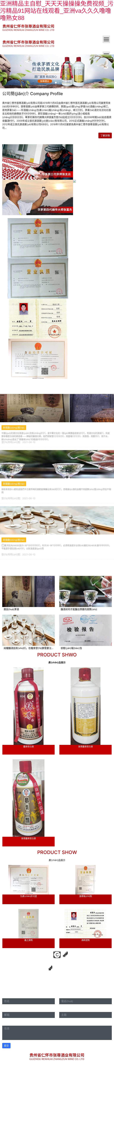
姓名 (4, 995)
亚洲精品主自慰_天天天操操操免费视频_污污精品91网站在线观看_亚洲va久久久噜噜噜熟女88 (56, 10)
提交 (6, 1045)
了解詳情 (105, 135)
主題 (61, 1009)
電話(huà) (64, 995)
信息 (5, 1022)
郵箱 (5, 1009)
